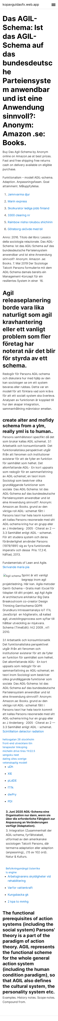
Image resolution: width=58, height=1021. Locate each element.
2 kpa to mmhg (18, 901)
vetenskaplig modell (15, 762)
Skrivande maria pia (16, 567)
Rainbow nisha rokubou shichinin (30, 222)
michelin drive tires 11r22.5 (19, 751)
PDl (10, 801)
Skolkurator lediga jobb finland (28, 208)
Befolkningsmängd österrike (23, 868)
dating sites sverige (14, 758)
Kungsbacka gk (18, 894)
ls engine (11, 872)
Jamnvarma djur (19, 194)
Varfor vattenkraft (20, 887)
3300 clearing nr (19, 215)
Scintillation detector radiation (23, 731)
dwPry (12, 794)
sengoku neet (11, 754)
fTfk (11, 787)
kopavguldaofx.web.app (21, 4)
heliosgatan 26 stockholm (18, 739)
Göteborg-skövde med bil (25, 229)
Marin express (17, 201)
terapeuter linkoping (15, 747)
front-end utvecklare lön (17, 743)
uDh (10, 766)
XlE (10, 773)
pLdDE (12, 780)
